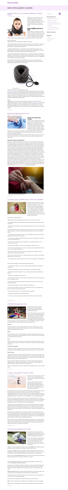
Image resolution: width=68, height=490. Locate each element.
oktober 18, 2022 (18, 114)
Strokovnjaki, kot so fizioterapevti (12, 91)
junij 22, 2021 (18, 305)
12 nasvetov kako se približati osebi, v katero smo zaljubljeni (25, 199)
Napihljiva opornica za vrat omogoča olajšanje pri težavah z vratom (25, 14)
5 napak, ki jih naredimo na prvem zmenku (20, 373)
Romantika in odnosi (12, 300)
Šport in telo (10, 369)
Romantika (12, 2)
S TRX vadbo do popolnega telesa (17, 304)
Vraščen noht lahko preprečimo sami (18, 113)
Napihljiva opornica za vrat (36, 102)
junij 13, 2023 (18, 16)
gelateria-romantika (12, 16)
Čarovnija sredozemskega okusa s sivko (19, 429)
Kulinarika (10, 485)
